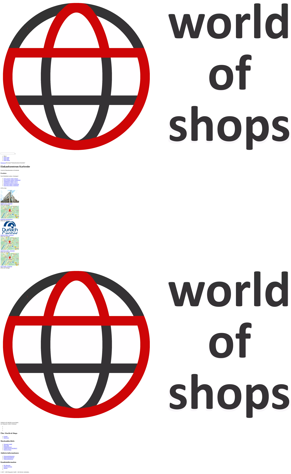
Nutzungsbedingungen (9, 456)
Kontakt (6, 436)
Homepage (3, 162)
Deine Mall (6, 159)
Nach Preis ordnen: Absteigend (11, 185)
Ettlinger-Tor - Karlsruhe (6, 203)
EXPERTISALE (8, 447)
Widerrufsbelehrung (8, 459)
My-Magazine (7, 465)
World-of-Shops (7, 449)
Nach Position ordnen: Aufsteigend (12, 180)
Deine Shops (7, 160)
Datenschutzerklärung (9, 457)
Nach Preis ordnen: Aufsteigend (11, 184)
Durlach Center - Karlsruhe (7, 235)
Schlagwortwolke (8, 466)
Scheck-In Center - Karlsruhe (8, 250)
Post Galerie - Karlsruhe (6, 266)
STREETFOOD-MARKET (10, 448)
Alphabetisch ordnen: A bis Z (11, 181)
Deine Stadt (6, 157)
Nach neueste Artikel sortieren (11, 178)
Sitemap (6, 468)
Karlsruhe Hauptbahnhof (7, 219)
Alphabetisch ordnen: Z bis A (11, 182)
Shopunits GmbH (8, 444)
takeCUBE (6, 445)
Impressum (6, 437)
